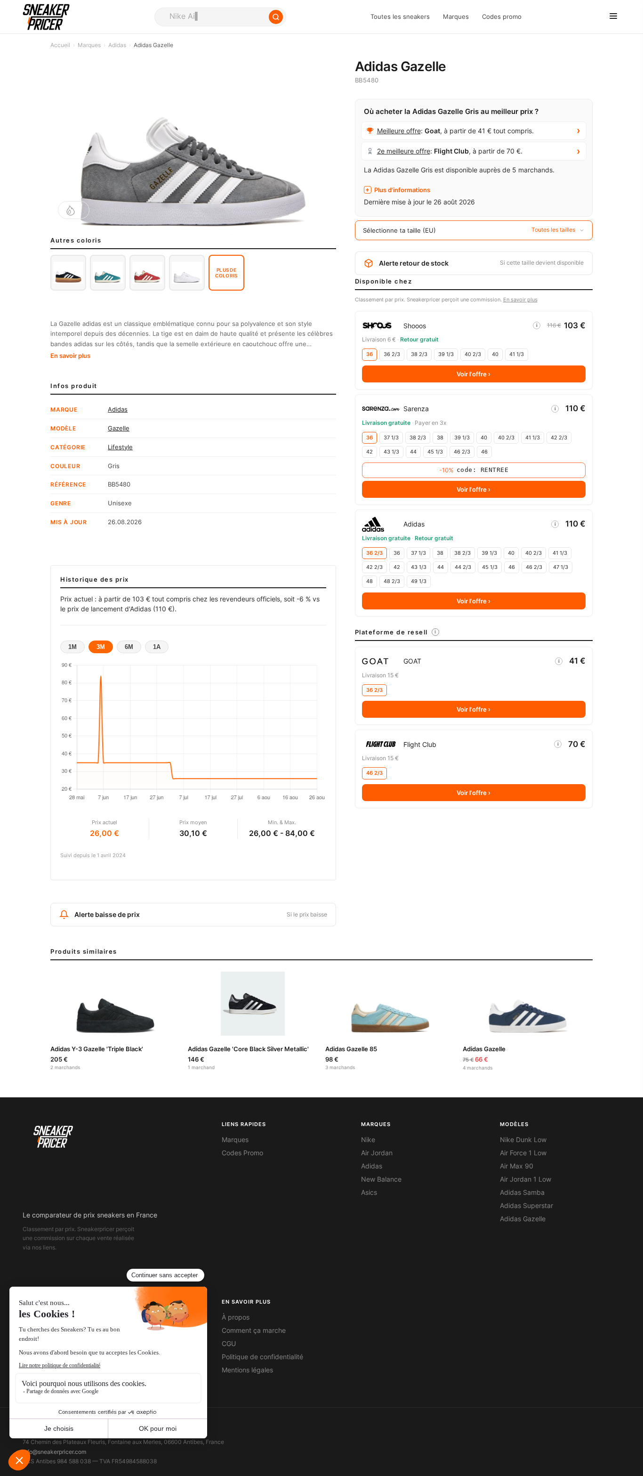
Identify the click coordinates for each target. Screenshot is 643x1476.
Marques (456, 17)
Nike (368, 1139)
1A (157, 646)
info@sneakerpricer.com (54, 1451)
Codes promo (502, 17)
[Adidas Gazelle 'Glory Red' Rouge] (147, 273)
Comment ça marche (254, 1330)
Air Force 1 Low (523, 1153)
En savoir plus (70, 355)
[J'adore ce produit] (73, 210)
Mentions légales (247, 1370)
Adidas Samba (522, 1192)
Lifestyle (120, 447)
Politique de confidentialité (262, 1357)
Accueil (60, 45)
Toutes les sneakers (400, 17)
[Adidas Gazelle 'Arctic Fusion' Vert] (108, 273)
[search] (220, 17)
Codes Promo (242, 1153)
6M (129, 646)
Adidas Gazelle (523, 1219)
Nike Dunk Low (523, 1139)
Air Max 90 (516, 1166)
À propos (235, 1317)
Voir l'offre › (473, 374)
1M (72, 646)
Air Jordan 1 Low (525, 1179)
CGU (229, 1343)
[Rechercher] (276, 17)
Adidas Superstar (526, 1205)
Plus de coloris (226, 272)
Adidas (117, 45)
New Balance (381, 1179)
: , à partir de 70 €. (449, 151)
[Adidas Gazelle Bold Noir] (68, 273)
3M (100, 646)
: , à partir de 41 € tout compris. (455, 131)
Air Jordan (377, 1153)
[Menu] (613, 16)
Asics (369, 1192)
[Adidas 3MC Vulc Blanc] (187, 273)
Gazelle (118, 428)
